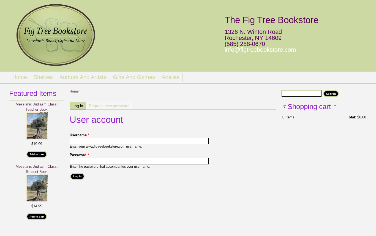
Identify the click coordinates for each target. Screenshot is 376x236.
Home (19, 77)
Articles (170, 77)
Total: (351, 117)
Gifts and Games (134, 77)
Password (79, 155)
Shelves (43, 77)
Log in (79, 106)
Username (79, 135)
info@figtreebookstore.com (260, 49)
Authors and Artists (82, 77)
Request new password (109, 106)
